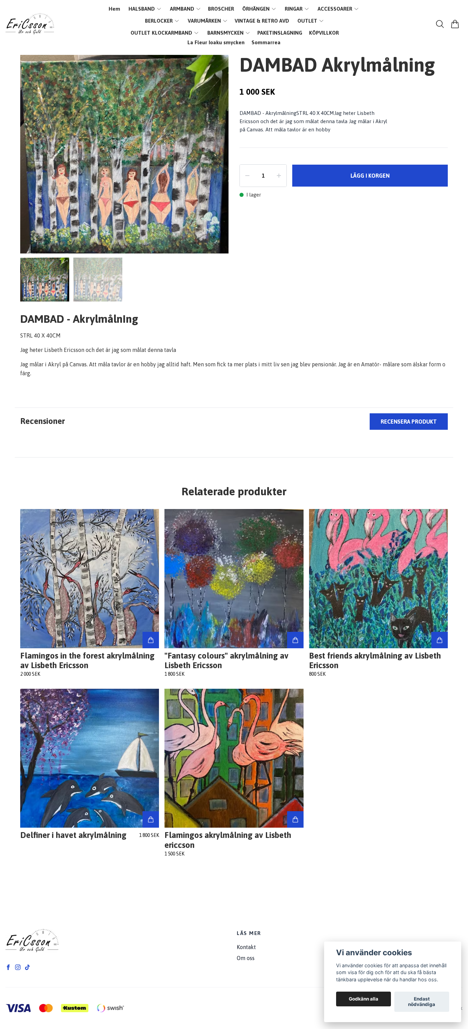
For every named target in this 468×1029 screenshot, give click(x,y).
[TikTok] (27, 967)
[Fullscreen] (215, 68)
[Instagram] (18, 967)
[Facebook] (8, 967)
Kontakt (246, 947)
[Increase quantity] (278, 176)
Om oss (246, 958)
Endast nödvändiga (421, 1001)
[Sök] (439, 24)
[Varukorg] (455, 24)
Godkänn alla (363, 999)
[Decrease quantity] (247, 176)
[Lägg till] (151, 640)
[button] (217, 157)
